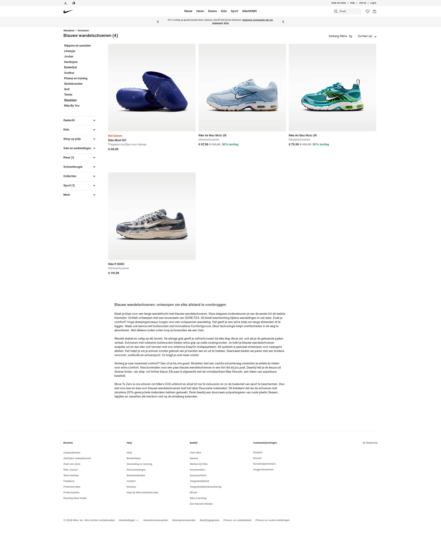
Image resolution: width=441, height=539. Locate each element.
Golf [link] (67, 89)
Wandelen (68, 30)
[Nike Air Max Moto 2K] (242, 87)
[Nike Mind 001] (152, 87)
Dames (212, 11)
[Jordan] (65, 3)
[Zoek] (336, 11)
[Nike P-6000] (152, 216)
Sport (234, 11)
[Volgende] (283, 22)
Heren (200, 11)
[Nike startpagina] (68, 11)
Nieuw (188, 11)
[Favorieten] (368, 11)
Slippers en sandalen (77, 45)
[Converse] (74, 3)
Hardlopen (71, 62)
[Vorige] (157, 22)
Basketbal (70, 67)
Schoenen (83, 30)
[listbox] (367, 36)
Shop (226, 23)
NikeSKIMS (249, 11)
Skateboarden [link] (73, 83)
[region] (77, 123)
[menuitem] (356, 3)
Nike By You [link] (71, 105)
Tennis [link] (68, 94)
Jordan (68, 56)
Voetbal (69, 72)
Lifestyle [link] (69, 51)
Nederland (372, 443)
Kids (224, 11)
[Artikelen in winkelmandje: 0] (374, 11)
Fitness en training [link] (76, 78)
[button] (79, 120)
